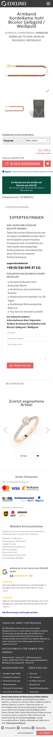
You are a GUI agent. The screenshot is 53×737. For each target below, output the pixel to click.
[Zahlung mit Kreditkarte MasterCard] (6, 488)
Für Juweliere (35, 677)
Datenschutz (34, 684)
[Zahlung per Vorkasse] (30, 488)
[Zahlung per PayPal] (39, 499)
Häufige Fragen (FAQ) (11, 673)
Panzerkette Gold (9, 552)
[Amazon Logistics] (22, 514)
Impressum (34, 692)
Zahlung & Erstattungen (13, 688)
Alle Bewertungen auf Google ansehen (20, 612)
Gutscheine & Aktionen (12, 692)
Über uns (33, 673)
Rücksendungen (9, 684)
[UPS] (6, 514)
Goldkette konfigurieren (12, 538)
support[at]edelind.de (38, 660)
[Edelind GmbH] (15, 3)
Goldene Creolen (9, 544)
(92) (31, 576)
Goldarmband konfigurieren (13, 547)
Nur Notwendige (25, 733)
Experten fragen (17, 207)
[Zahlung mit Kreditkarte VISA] (15, 488)
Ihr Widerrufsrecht (37, 681)
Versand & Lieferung (11, 681)
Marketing (40, 728)
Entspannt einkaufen (11, 677)
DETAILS (23, 456)
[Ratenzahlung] (24, 499)
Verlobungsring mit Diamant (14, 541)
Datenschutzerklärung (16, 723)
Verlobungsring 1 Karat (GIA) (14, 555)
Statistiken (26, 728)
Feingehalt (8, 140)
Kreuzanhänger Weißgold (12, 558)
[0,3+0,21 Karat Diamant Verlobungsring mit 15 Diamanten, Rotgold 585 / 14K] (26, 428)
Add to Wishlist (48, 163)
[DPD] (13, 514)
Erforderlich (10, 728)
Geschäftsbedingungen (39, 688)
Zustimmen (44, 733)
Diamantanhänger (9, 549)
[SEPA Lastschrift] (7, 499)
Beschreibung (15, 383)
